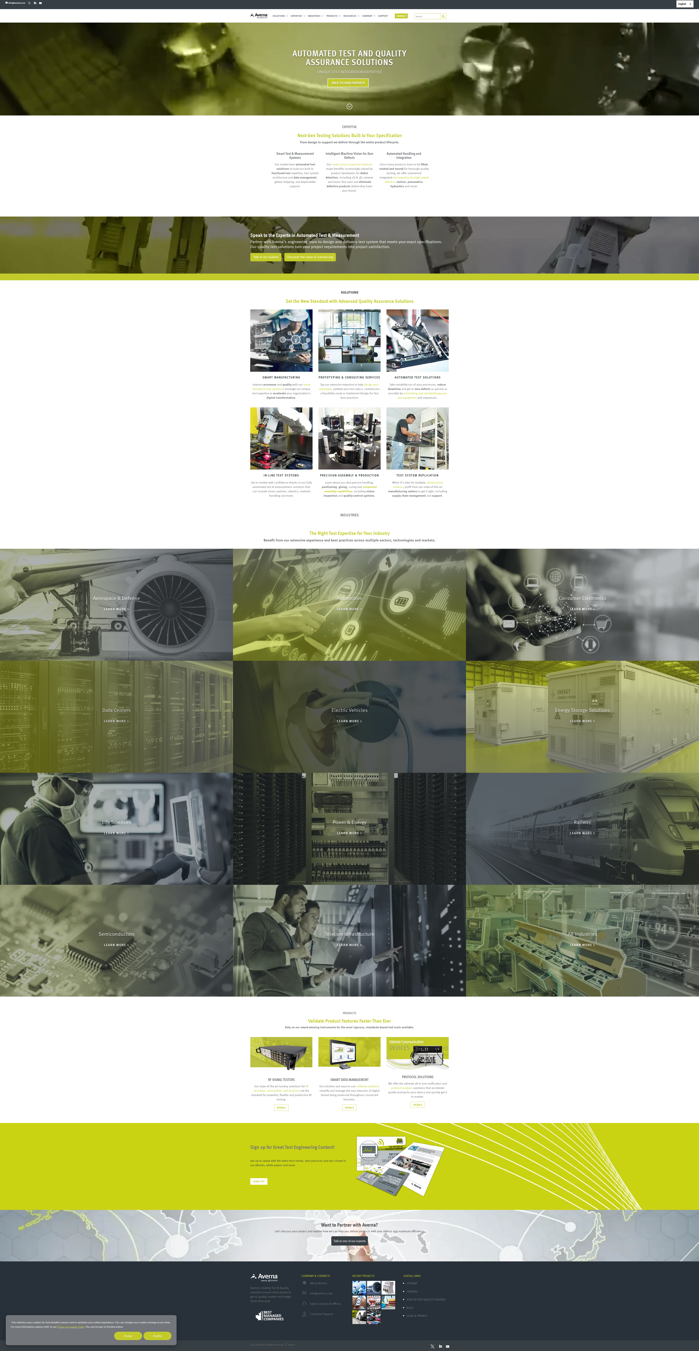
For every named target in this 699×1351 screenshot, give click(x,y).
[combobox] (685, 3)
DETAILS (281, 1108)
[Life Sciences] (116, 829)
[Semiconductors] (116, 941)
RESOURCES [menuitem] (349, 16)
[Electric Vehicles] (349, 717)
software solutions (368, 1086)
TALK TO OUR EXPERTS (348, 82)
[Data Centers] (116, 717)
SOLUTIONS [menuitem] (279, 16)
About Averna (318, 1283)
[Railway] (582, 829)
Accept (128, 1335)
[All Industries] (582, 941)
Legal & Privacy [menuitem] (417, 1315)
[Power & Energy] (349, 829)
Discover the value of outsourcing (310, 257)
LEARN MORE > (116, 608)
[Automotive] (349, 605)
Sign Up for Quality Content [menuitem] (425, 1299)
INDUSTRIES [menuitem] (314, 16)
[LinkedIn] (34, 2)
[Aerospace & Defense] (116, 605)
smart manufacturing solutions (281, 386)
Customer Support (321, 1314)
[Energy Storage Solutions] (582, 717)
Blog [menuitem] (409, 1307)
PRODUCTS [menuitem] (332, 16)
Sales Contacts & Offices (325, 1303)
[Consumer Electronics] (582, 605)
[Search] (443, 16)
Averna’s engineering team (294, 242)
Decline (157, 1335)
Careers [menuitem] (412, 1291)
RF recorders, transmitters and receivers (281, 1088)
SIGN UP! (258, 1181)
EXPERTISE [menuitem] (296, 16)
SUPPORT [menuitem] (383, 16)
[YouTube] (40, 2)
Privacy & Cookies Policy (71, 1326)
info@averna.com (321, 1293)
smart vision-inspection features (352, 164)
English (682, 4)
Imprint (291, 1344)
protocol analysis (401, 1088)
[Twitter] (29, 2)
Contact (401, 16)
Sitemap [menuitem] (411, 1283)
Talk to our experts (266, 257)
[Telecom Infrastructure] (349, 941)
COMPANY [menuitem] (367, 16)
